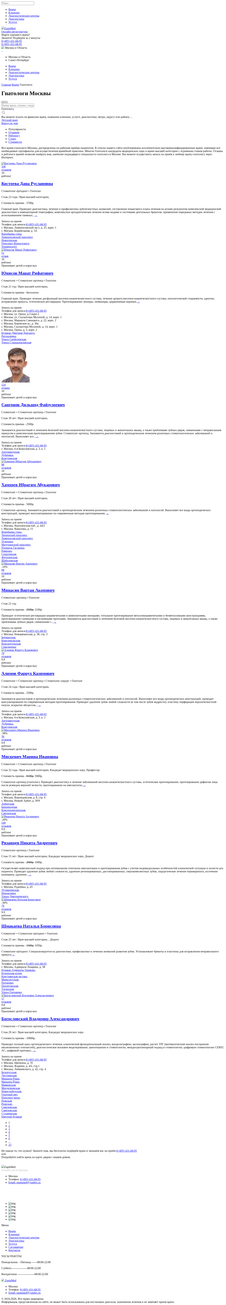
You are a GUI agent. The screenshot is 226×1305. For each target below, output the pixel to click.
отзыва (5, 387)
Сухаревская (9, 1113)
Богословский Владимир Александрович (40, 1018)
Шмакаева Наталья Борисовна (31, 926)
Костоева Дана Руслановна (27, 183)
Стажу (12, 138)
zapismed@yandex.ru (24, 1182)
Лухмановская (10, 890)
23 (9, 1144)
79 (2, 905)
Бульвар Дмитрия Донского (18, 332)
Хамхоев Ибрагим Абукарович (30, 484)
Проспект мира (10, 1097)
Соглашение (15, 1247)
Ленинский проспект (14, 535)
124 (3, 384)
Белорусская (8, 1072)
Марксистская (9, 979)
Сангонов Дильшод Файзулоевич (33, 404)
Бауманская (8, 637)
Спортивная (8, 554)
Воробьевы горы (11, 233)
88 (2, 464)
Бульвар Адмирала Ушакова (18, 970)
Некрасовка (8, 893)
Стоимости (15, 141)
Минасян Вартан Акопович (28, 590)
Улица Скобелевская (13, 339)
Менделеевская (10, 1088)
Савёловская (9, 1110)
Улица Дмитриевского (14, 896)
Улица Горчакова (11, 992)
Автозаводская (10, 451)
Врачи (12, 9)
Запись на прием (11, 221)
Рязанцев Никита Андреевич (29, 842)
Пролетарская (9, 985)
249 (3, 822)
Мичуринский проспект (15, 544)
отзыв (4, 256)
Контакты (14, 1250)
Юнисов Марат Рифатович (27, 273)
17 (2, 998)
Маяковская (8, 1084)
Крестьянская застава (14, 976)
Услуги (12, 22)
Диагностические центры (23, 15)
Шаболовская (9, 560)
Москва (13, 1176)
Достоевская (8, 1075)
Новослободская (11, 1091)
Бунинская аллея (11, 973)
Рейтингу (14, 135)
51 (2, 252)
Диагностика (16, 18)
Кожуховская (9, 458)
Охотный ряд (9, 1094)
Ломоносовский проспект (16, 237)
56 (2, 736)
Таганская (7, 989)
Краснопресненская (13, 810)
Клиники (14, 12)
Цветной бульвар (11, 1116)
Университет (9, 246)
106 (3, 166)
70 (2, 653)
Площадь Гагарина (12, 547)
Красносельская (10, 643)
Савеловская (9, 1107)
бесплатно (32, 292)
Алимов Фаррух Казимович (27, 673)
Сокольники (8, 646)
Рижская (6, 1100)
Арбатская (7, 803)
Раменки (6, 550)
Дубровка (7, 455)
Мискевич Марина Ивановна (29, 756)
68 (2, 569)
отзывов (6, 169)
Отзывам (13, 132)
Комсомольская (10, 640)
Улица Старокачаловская (16, 342)
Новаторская (9, 240)
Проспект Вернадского (15, 243)
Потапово (7, 982)
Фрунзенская (9, 557)
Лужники (7, 541)
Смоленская (8, 813)
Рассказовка (8, 336)
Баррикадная (9, 806)
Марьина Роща (10, 1078)
